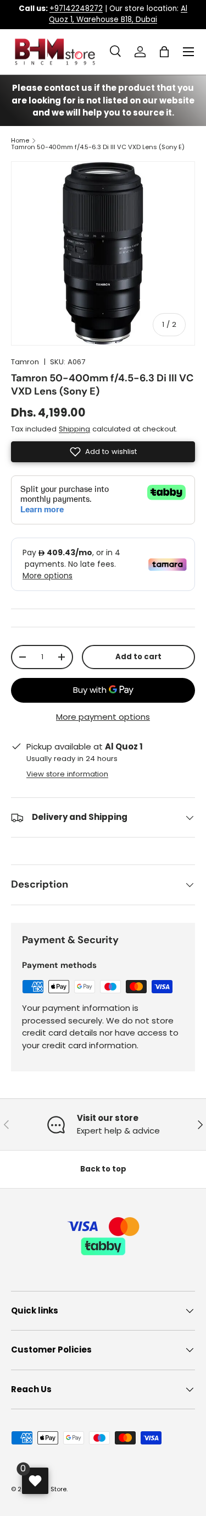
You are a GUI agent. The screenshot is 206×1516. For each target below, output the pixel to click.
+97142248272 (76, 8)
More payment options (103, 717)
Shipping (74, 429)
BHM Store (51, 1489)
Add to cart (138, 657)
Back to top (103, 1169)
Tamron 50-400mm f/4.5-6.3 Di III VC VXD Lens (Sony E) (98, 147)
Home (20, 141)
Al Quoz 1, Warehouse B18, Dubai (118, 14)
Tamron (25, 362)
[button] (164, 52)
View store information (67, 774)
